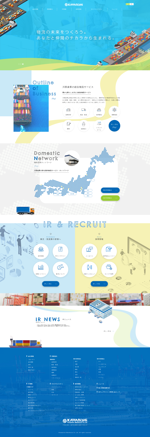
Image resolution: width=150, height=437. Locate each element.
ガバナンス (55, 394)
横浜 (88, 195)
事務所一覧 (78, 377)
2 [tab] (20, 64)
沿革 (29, 364)
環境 (53, 389)
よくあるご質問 (79, 394)
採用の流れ (78, 389)
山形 (90, 180)
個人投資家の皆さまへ (34, 405)
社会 (53, 392)
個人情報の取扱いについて (82, 405)
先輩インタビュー (80, 397)
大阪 (58, 194)
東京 (88, 193)
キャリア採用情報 (80, 400)
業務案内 (52, 359)
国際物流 (54, 370)
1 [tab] (19, 64)
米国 (99, 372)
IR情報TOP (30, 387)
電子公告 (30, 408)
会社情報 (31, 356)
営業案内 (54, 356)
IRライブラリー (32, 400)
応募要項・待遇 (79, 392)
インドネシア (102, 366)
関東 (76, 369)
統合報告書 (31, 402)
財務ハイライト (32, 394)
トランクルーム (56, 377)
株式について (32, 397)
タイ (99, 361)
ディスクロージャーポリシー (36, 410)
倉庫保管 (54, 362)
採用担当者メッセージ (81, 387)
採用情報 (78, 384)
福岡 (45, 190)
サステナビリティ (57, 384)
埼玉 (88, 190)
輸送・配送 (55, 364)
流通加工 (54, 375)
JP (128, 4)
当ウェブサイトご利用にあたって (109, 392)
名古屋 (72, 193)
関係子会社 (31, 370)
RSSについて (40, 322)
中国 (99, 369)
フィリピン (101, 374)
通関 (53, 372)
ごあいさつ (31, 359)
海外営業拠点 (101, 358)
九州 (76, 374)
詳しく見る (107, 331)
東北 (76, 372)
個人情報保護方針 (104, 388)
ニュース (30, 389)
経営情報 (30, 392)
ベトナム (101, 377)
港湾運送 (54, 367)
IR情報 (30, 384)
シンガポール (102, 364)
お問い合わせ (79, 408)
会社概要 (30, 362)
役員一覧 (30, 367)
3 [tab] (22, 64)
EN (132, 4)
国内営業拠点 (77, 358)
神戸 (58, 191)
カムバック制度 (79, 402)
